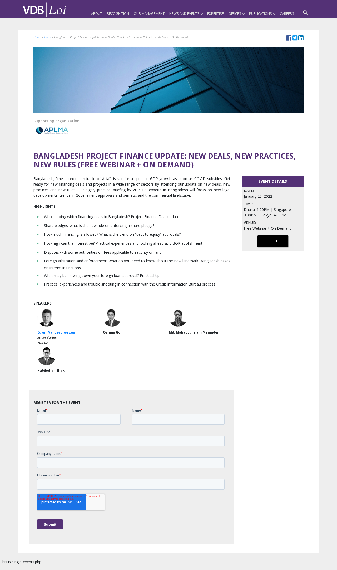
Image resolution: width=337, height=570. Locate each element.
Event (47, 37)
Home (37, 37)
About (96, 13)
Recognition (118, 13)
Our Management (149, 13)
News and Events (184, 13)
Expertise (215, 13)
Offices (235, 13)
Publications (260, 13)
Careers (287, 13)
